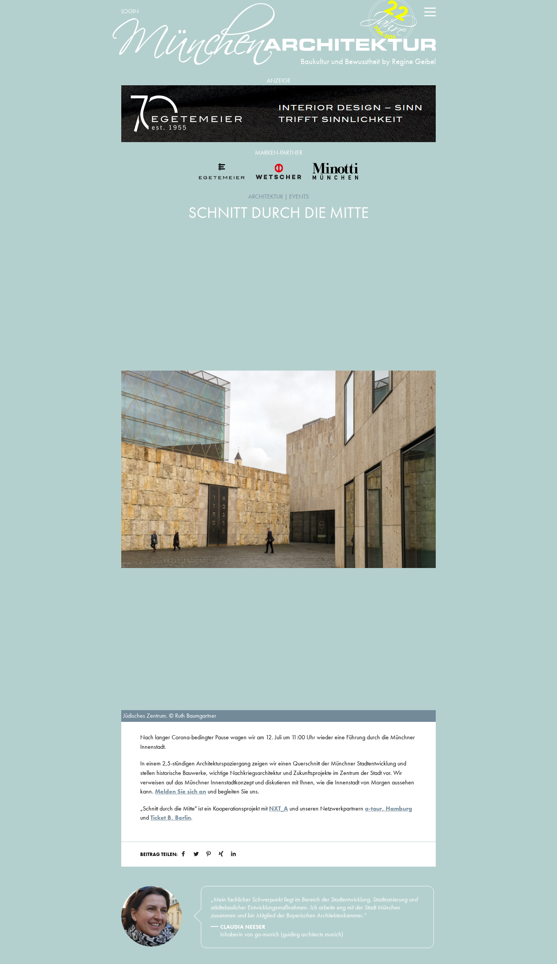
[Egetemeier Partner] (221, 171)
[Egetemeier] (278, 113)
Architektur (265, 196)
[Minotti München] (335, 171)
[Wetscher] (278, 171)
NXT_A (278, 808)
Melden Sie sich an (180, 791)
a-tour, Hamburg (388, 808)
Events (299, 196)
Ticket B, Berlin (170, 818)
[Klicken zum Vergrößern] (278, 469)
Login (130, 11)
